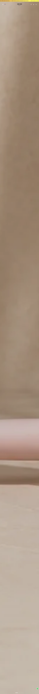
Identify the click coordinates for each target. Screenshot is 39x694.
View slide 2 (19, 692)
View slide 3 (22, 692)
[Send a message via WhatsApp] (37, 688)
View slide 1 (16, 692)
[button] (5, 4)
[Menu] (3, 4)
